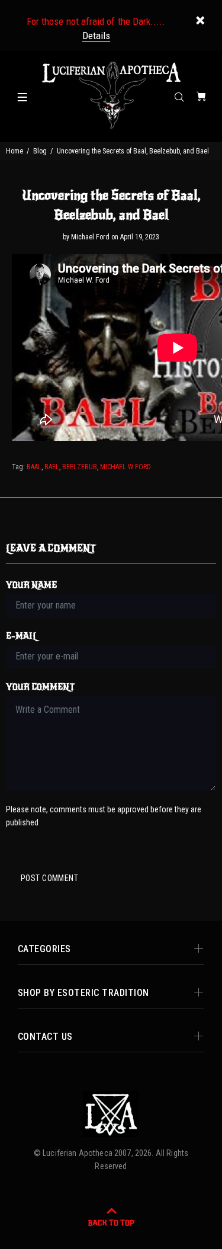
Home (14, 151)
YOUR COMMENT (40, 687)
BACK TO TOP (111, 1223)
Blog (40, 151)
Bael (51, 467)
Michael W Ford (125, 467)
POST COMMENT (49, 878)
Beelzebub (79, 467)
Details (96, 35)
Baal (34, 467)
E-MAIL (21, 636)
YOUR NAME (31, 585)
